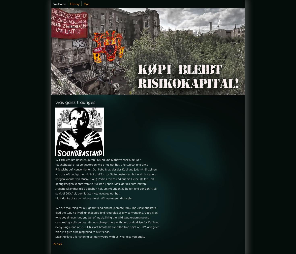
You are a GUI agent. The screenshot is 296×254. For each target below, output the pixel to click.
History (75, 4)
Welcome (59, 3)
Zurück (57, 244)
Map (86, 4)
